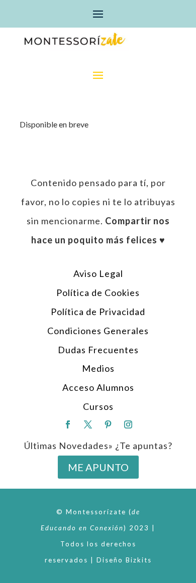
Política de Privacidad (98, 311)
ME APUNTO (98, 467)
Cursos (98, 406)
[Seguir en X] (88, 424)
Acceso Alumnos (98, 387)
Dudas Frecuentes (98, 349)
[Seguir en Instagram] (128, 424)
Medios (98, 368)
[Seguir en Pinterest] (108, 424)
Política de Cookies (98, 292)
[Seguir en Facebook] (68, 424)
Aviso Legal (98, 273)
